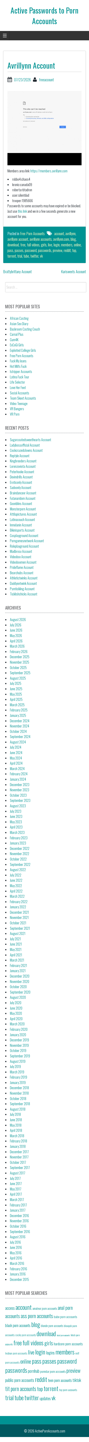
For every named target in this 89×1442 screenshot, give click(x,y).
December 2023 (19, 784)
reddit (67, 250)
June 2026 (16, 630)
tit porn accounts (20, 1389)
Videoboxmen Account (23, 562)
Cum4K (14, 339)
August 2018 (17, 1109)
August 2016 (17, 1236)
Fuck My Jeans (18, 360)
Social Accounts (19, 392)
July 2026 (15, 624)
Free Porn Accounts (32, 233)
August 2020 (18, 997)
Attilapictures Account (23, 514)
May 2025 (16, 694)
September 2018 (20, 1103)
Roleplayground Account (24, 546)
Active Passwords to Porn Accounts (44, 15)
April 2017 (16, 1194)
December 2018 (19, 1087)
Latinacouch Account (22, 519)
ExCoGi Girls (17, 344)
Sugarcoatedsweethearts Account (30, 439)
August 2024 (18, 742)
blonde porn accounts (52, 1325)
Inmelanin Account (21, 524)
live (50, 244)
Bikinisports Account (22, 530)
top (74, 250)
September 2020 (20, 992)
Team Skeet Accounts (23, 398)
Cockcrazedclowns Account (26, 450)
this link (22, 211)
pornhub (33, 1371)
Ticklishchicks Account (23, 593)
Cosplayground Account (24, 535)
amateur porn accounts (44, 1308)
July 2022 (15, 875)
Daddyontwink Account (23, 583)
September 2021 (20, 928)
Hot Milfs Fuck (18, 366)
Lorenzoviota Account (23, 466)
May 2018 (16, 1125)
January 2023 (18, 843)
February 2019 (18, 1077)
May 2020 (16, 1013)
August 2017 (17, 1172)
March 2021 (17, 960)
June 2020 (16, 1008)
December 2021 (19, 912)
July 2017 (15, 1178)
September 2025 (20, 672)
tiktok (77, 1380)
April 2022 (16, 891)
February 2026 (19, 651)
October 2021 (18, 922)
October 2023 (18, 795)
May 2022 (16, 885)
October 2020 (18, 986)
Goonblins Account (21, 503)
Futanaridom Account (22, 498)
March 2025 (17, 704)
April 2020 (16, 1018)
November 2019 (19, 1045)
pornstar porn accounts (53, 1371)
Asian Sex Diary (19, 323)
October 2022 (18, 859)
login (57, 244)
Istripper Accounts (21, 371)
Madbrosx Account (21, 551)
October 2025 (18, 667)
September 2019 (20, 1055)
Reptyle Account (19, 455)
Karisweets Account (73, 271)
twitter (34, 256)
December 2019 (19, 1039)
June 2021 (16, 944)
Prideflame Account (22, 567)
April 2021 (16, 954)
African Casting (19, 318)
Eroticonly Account (21, 482)
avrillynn (70, 233)
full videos (33, 244)
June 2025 (16, 688)
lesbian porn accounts (16, 1353)
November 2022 (19, 853)
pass (10, 250)
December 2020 (19, 976)
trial (19, 256)
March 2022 (17, 896)
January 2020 (18, 1034)
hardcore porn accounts (68, 1343)
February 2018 (18, 1140)
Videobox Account (20, 556)
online (77, 244)
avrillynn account (17, 239)
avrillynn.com (61, 239)
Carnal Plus (16, 334)
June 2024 (16, 752)
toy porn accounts (68, 1390)
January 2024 (18, 779)
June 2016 (16, 1247)
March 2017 (17, 1199)
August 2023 (18, 805)
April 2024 (16, 763)
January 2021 (18, 970)
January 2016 (18, 1274)
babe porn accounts (65, 1316)
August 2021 (17, 933)
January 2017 (17, 1210)
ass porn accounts (37, 1316)
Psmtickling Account (22, 588)
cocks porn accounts (25, 1335)
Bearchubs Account (21, 572)
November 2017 (19, 1156)
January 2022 (18, 906)
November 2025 (19, 662)
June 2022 (16, 880)
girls (44, 244)
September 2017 (20, 1167)
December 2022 (19, 848)
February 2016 (18, 1268)
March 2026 (17, 646)
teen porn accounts (60, 1380)
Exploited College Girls (23, 350)
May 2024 (16, 758)
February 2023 (19, 837)
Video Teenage (19, 403)
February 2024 (19, 773)
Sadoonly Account (20, 487)
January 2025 (18, 715)
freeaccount (46, 79)
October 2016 (18, 1226)
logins (50, 1352)
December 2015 (19, 1279)
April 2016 (16, 1258)
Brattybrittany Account (17, 271)
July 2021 (15, 938)
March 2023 (17, 832)
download (13, 244)
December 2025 (19, 656)
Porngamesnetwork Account (27, 540)
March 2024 (17, 768)
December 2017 (19, 1151)
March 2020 (17, 1023)
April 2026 (16, 640)
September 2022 (20, 864)
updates (45, 1398)
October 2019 (18, 1050)
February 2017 (18, 1204)
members (66, 244)
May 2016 (16, 1252)
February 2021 (18, 965)
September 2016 (20, 1231)
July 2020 (15, 1002)
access (10, 1308)
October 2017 (18, 1162)
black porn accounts (17, 1325)
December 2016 (19, 1215)
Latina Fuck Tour (19, 376)
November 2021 (19, 917)
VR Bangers (17, 408)
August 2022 (18, 869)
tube (26, 256)
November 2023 (19, 789)
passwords (44, 250)
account (59, 233)
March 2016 (17, 1263)
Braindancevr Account (23, 492)
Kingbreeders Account (23, 460)
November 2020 (19, 981)
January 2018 (18, 1146)
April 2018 (16, 1130)
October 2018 (18, 1098)
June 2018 (16, 1119)
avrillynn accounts (41, 239)
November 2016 (19, 1220)
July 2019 (15, 1066)
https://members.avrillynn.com (48, 170)
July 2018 (15, 1114)
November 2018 (19, 1093)
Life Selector (17, 382)
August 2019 (17, 1061)
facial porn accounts (63, 1335)
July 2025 (15, 683)
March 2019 (17, 1071)
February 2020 (19, 1029)
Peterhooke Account (22, 471)
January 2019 (18, 1082)
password (31, 250)
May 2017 (15, 1188)
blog (73, 239)
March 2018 (17, 1135)
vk (41, 256)
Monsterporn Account (23, 508)
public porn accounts (19, 1380)
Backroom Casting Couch (25, 329)
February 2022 (19, 901)
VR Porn (14, 414)
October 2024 (18, 731)
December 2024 (19, 720)
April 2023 (16, 827)
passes (19, 250)
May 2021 (16, 949)
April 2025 (16, 699)
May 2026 (16, 635)
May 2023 (16, 821)
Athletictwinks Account (23, 577)
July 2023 (15, 811)
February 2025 (19, 709)
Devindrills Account (21, 476)
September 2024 (20, 736)
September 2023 (20, 800)
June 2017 (16, 1183)
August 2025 (18, 678)
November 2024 (19, 725)
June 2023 (16, 816)
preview (57, 250)
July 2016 (15, 1242)
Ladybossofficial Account (25, 445)
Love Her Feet (18, 387)
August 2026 (18, 619)
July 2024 (15, 747)
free (22, 244)
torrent (11, 256)
